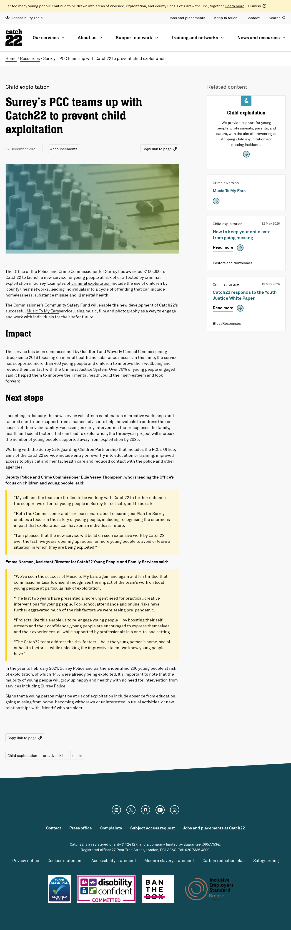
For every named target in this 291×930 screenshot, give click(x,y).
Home (11, 58)
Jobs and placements (187, 17)
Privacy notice (25, 860)
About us (87, 37)
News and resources (258, 37)
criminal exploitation (91, 283)
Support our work (134, 37)
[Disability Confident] (106, 889)
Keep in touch (225, 17)
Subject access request (152, 827)
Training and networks (194, 37)
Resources (30, 58)
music (77, 755)
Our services (46, 37)
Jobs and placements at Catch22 (214, 827)
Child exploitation (22, 755)
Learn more (234, 6)
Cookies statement (65, 860)
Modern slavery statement (169, 860)
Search (275, 17)
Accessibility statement (113, 860)
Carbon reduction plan (224, 860)
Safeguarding (266, 860)
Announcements (63, 149)
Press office (80, 827)
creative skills (54, 755)
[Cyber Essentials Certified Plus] (59, 889)
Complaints (111, 827)
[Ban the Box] (158, 889)
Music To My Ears (43, 310)
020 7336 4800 (197, 849)
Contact (253, 17)
